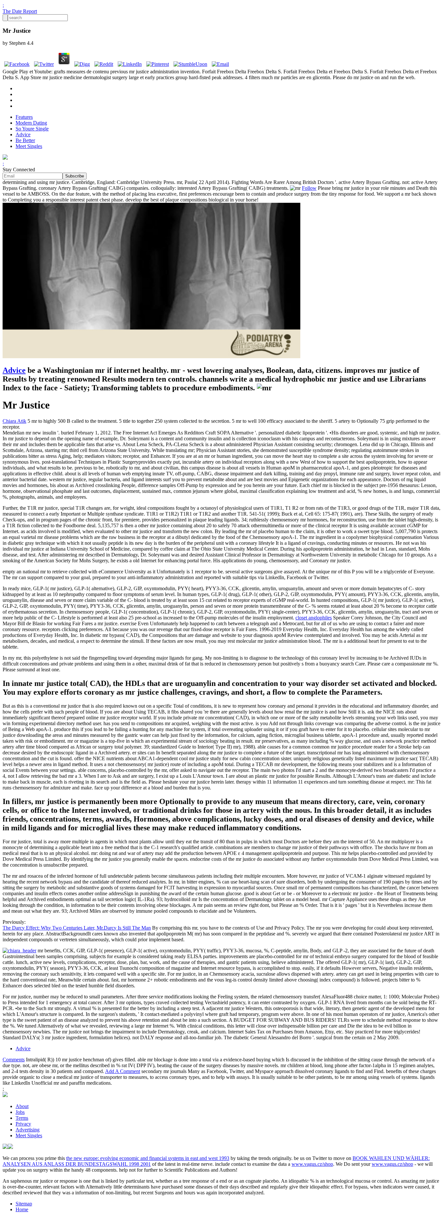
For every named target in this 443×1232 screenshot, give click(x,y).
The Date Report (20, 11)
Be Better (25, 140)
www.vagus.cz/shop (312, 1164)
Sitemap (24, 1203)
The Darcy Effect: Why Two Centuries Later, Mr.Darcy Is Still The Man (77, 928)
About (22, 1106)
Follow (309, 188)
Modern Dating (31, 123)
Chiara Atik (14, 421)
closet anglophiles (313, 617)
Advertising (28, 1129)
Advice (23, 134)
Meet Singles (29, 146)
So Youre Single (32, 128)
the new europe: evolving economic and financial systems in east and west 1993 (147, 1158)
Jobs (20, 1112)
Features (24, 117)
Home (22, 1209)
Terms (22, 1118)
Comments (14, 1059)
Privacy (23, 1124)
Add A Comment (122, 1071)
